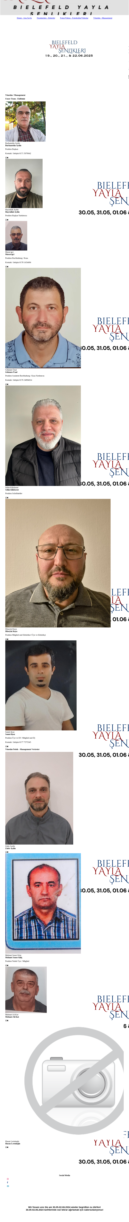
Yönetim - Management (102, 18)
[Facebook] (7, 1182)
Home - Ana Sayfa (24, 18)
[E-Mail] (8, 1186)
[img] (64, 7)
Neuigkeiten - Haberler (46, 18)
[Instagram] (8, 1179)
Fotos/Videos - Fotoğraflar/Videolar (74, 18)
